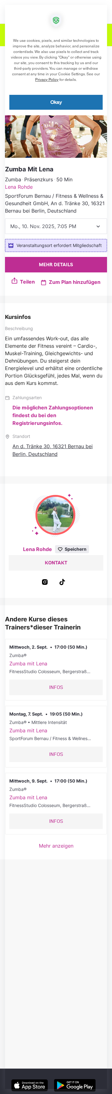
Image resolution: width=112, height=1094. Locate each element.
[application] (56, 547)
